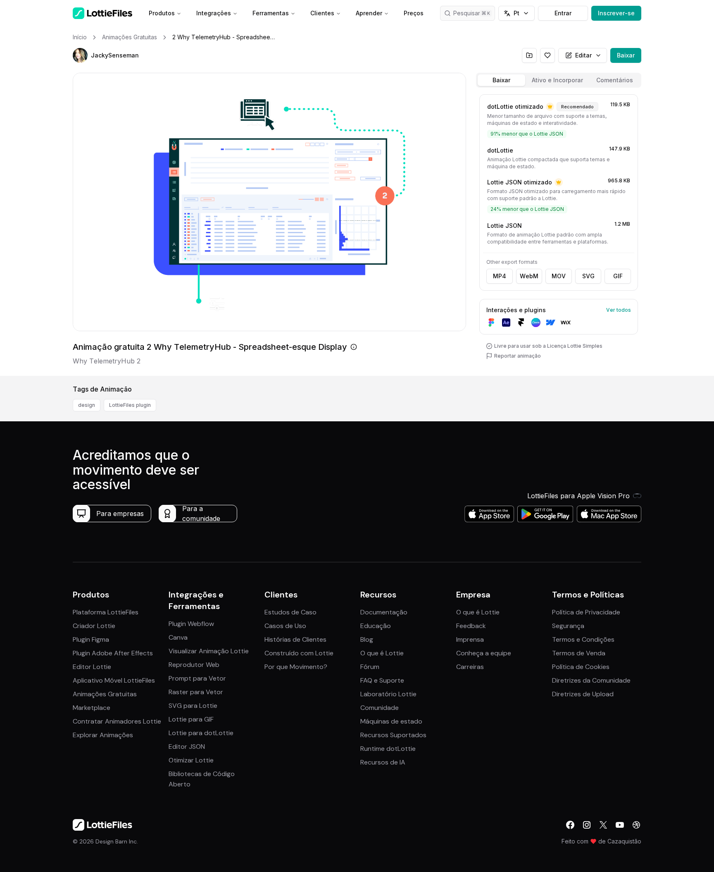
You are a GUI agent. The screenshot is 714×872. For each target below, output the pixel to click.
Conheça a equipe (483, 653)
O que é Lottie (382, 653)
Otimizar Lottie (191, 760)
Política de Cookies (580, 666)
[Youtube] (620, 825)
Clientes (322, 13)
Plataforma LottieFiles (105, 612)
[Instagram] (587, 825)
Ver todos (618, 310)
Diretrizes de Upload (583, 694)
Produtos (162, 13)
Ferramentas (270, 13)
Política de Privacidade (586, 612)
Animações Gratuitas (105, 694)
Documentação (383, 612)
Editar (583, 55)
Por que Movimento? (295, 666)
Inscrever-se (616, 13)
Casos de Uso (285, 625)
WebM (529, 276)
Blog (366, 639)
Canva (178, 637)
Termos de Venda (578, 653)
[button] (80, 55)
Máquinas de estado (391, 721)
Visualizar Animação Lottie (209, 651)
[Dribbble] (636, 825)
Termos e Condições (583, 639)
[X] (603, 825)
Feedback (471, 625)
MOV (559, 276)
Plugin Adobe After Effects (113, 653)
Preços (414, 13)
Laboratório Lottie (388, 694)
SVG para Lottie (193, 705)
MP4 (499, 276)
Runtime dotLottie (388, 748)
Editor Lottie (92, 666)
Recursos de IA (382, 762)
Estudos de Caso (290, 612)
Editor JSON (187, 746)
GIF (618, 276)
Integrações (213, 13)
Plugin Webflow (191, 623)
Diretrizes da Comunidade (591, 680)
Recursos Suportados (393, 735)
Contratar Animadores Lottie (117, 721)
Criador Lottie (94, 625)
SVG (588, 276)
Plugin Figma (91, 639)
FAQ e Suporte (382, 680)
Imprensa (470, 639)
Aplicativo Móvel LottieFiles (114, 680)
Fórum (369, 666)
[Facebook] (570, 825)
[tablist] (558, 80)
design (86, 405)
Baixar (626, 55)
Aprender (369, 13)
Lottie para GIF (191, 719)
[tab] (501, 80)
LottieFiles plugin (130, 405)
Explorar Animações (103, 735)
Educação (375, 625)
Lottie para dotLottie (201, 733)
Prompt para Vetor (197, 678)
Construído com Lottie (298, 653)
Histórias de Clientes (295, 639)
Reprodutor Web (194, 664)
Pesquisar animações (474, 13)
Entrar (563, 13)
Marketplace (91, 707)
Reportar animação (517, 356)
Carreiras (470, 666)
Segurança (568, 625)
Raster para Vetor (196, 692)
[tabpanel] (558, 233)
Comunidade (379, 707)
